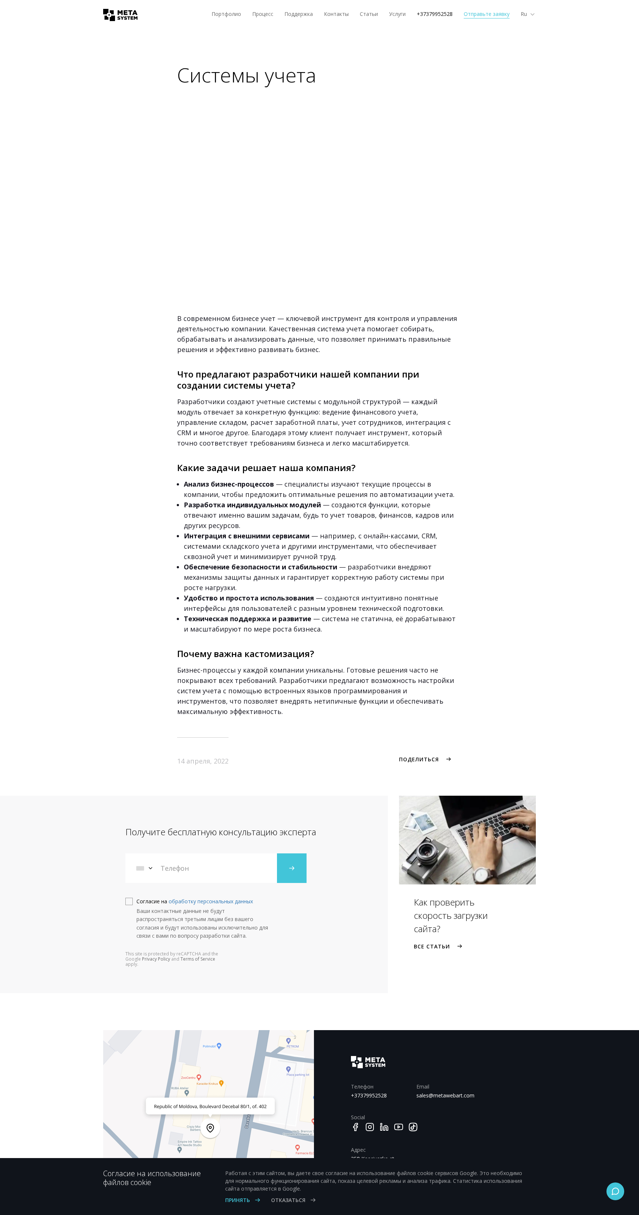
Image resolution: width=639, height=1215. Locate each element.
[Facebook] (355, 1127)
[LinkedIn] (384, 1127)
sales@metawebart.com (443, 1095)
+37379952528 (435, 13)
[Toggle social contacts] (615, 1191)
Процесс (262, 13)
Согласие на (194, 901)
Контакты (336, 13)
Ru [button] (524, 13)
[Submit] (292, 868)
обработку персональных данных (211, 901)
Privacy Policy (156, 959)
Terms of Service (197, 959)
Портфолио (226, 13)
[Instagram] (369, 1127)
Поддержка (298, 13)
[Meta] (118, 15)
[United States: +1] (144, 868)
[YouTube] (398, 1127)
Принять (238, 1200)
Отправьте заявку (487, 13)
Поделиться (419, 759)
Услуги (397, 13)
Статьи (369, 13)
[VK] (413, 1127)
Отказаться (289, 1200)
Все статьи (432, 946)
